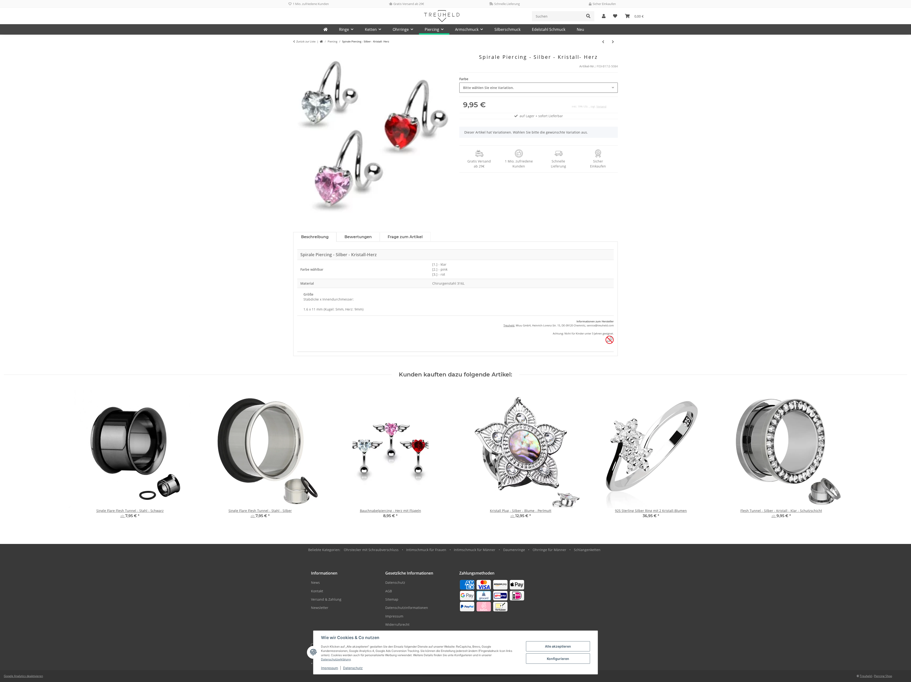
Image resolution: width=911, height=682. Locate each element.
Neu (580, 29)
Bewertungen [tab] (358, 237)
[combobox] (538, 88)
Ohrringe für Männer (549, 549)
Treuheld (508, 325)
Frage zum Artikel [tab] (405, 237)
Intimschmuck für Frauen (426, 549)
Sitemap (391, 599)
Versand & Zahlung (326, 599)
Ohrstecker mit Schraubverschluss (371, 549)
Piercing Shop (883, 676)
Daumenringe (514, 549)
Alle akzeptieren (558, 646)
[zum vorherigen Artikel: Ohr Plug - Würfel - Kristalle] (603, 42)
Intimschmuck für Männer (474, 549)
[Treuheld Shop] (321, 42)
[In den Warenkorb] (297, 51)
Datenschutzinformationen (406, 607)
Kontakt (317, 591)
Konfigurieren (558, 659)
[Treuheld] (325, 29)
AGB (388, 591)
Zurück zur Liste (306, 41)
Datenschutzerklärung (336, 659)
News (315, 582)
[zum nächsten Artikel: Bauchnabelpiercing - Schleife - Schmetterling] (613, 42)
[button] (603, 16)
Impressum (329, 668)
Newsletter (319, 607)
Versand (601, 106)
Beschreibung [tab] (315, 237)
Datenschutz (353, 668)
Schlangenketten (587, 549)
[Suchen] (588, 16)
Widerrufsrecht (397, 624)
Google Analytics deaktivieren (23, 676)
